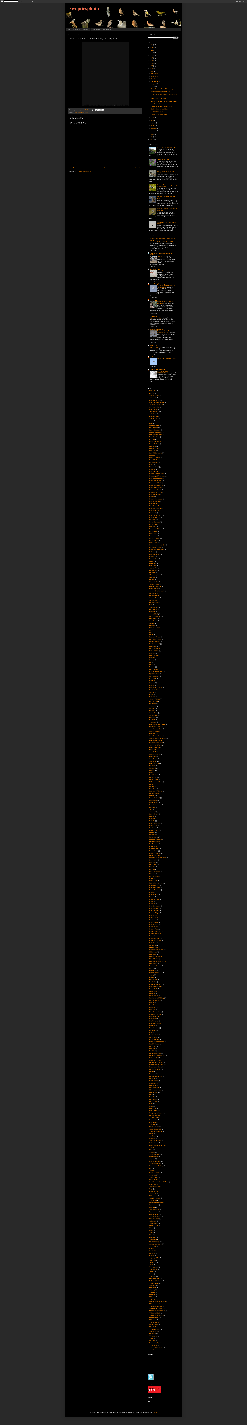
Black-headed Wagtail (156, 485)
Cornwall (152, 611)
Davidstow (152, 646)
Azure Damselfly (154, 425)
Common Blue (153, 588)
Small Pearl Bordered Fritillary (158, 1182)
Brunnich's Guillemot (155, 547)
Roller (151, 1103)
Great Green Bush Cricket (81, 112)
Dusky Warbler (153, 669)
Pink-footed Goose (155, 1023)
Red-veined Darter (155, 1069)
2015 (151, 60)
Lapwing (151, 832)
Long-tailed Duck (154, 887)
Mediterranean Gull (155, 931)
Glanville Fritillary (154, 699)
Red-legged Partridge (155, 1062)
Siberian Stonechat (155, 1161)
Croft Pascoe (153, 621)
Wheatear (152, 1292)
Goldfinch (152, 719)
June (153, 117)
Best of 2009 (153, 460)
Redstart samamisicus (156, 1076)
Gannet (151, 694)
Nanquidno (152, 945)
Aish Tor (151, 393)
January (154, 131)
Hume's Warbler (154, 793)
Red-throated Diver (155, 1067)
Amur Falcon (153, 409)
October (154, 79)
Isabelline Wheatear (155, 805)
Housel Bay (152, 788)
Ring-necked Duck (155, 1090)
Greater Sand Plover (155, 745)
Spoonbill (152, 1207)
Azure (151, 423)
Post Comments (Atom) (84, 171)
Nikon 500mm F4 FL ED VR (157, 961)
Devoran (152, 653)
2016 (151, 58)
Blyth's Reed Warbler (155, 515)
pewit (151, 357)
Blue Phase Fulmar (155, 506)
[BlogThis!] (98, 110)
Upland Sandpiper (154, 1278)
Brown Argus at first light (158, 98)
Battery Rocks (153, 448)
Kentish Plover (153, 814)
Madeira (151, 897)
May (152, 120)
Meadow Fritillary (154, 926)
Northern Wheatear (155, 966)
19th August (160, 256)
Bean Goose (153, 450)
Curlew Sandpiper (154, 627)
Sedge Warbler (153, 1143)
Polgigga (152, 1025)
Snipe (151, 1189)
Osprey (151, 975)
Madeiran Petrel (154, 899)
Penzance (152, 1007)
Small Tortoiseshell (155, 1186)
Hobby (151, 784)
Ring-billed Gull (154, 1087)
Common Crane (154, 595)
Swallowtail (152, 1251)
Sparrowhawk (153, 1205)
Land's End (152, 828)
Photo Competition (155, 1012)
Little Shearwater (154, 871)
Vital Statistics (106, 29)
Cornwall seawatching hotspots (166, 147)
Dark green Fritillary (155, 639)
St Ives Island (153, 1223)
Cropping (152, 623)
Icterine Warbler (154, 802)
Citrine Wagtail (153, 582)
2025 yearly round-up (156, 318)
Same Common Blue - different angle (162, 89)
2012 (151, 68)
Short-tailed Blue (154, 1154)
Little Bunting (153, 860)
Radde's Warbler (154, 1044)
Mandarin (152, 903)
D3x (150, 630)
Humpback (152, 795)
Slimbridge (152, 1175)
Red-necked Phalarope (156, 1064)
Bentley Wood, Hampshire (159, 114)
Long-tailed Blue (154, 885)
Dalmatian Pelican (154, 637)
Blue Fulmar (153, 503)
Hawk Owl (152, 772)
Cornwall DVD (153, 614)
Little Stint (152, 874)
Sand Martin (153, 1122)
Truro (151, 1274)
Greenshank (153, 756)
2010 (151, 134)
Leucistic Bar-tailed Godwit (157, 857)
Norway (151, 968)
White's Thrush (154, 1317)
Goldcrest (152, 710)
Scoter (151, 1133)
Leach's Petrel (153, 844)
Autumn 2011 (153, 418)
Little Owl (152, 869)
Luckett (151, 892)
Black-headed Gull (155, 483)
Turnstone (152, 1276)
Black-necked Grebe (155, 487)
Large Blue (152, 834)
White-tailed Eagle (154, 1313)
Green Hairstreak (154, 747)
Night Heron (153, 952)
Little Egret (152, 862)
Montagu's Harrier (154, 938)
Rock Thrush (153, 1101)
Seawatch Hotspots (155, 1140)
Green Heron (153, 749)
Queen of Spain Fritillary (156, 1041)
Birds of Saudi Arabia (157, 329)
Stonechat (152, 1237)
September (155, 81)
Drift (150, 662)
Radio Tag (152, 1046)
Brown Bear (152, 533)
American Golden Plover (156, 402)
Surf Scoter (152, 1246)
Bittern (151, 464)
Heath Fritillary (153, 775)
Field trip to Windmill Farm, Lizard (161, 104)
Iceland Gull (153, 800)
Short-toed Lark (154, 1156)
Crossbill (152, 625)
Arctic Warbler (153, 416)
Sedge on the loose (163, 159)
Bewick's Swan (153, 462)
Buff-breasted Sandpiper (156, 549)
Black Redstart (153, 471)
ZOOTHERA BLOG (156, 300)
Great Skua (152, 733)
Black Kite (152, 469)
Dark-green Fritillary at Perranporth (161, 106)
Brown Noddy (153, 540)
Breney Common (154, 522)
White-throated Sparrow (156, 1315)
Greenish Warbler (154, 754)
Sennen (151, 1147)
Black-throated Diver (155, 492)
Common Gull (153, 600)
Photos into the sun (155, 1014)
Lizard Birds (154, 316)
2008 (151, 139)
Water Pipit (152, 1285)
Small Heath (153, 1179)
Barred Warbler (154, 444)
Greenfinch (152, 752)
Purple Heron (153, 1037)
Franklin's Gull (153, 690)
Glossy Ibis (152, 703)
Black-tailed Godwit (155, 490)
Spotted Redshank (155, 1216)
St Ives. (151, 1228)
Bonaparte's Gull (154, 517)
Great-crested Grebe (155, 740)
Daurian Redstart (154, 644)
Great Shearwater (154, 731)
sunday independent (155, 1244)
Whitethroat (152, 1320)
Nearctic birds (153, 947)
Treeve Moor (153, 1269)
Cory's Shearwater (155, 616)
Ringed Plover (153, 1092)
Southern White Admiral (156, 1202)
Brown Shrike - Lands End (157, 545)
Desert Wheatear (154, 648)
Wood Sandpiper (154, 1329)
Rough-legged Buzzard (156, 1113)
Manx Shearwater (154, 906)
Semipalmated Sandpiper (157, 1145)
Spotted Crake (153, 1212)
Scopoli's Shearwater (155, 1131)
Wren (151, 1338)
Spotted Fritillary (154, 1214)
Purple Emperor (154, 1034)
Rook (151, 1106)
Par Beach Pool (154, 995)
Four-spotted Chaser (155, 687)
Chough (151, 579)
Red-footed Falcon (155, 1060)
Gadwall (151, 692)
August (153, 84)
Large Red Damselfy (155, 839)
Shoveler (152, 1159)
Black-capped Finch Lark (157, 476)
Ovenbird (152, 977)
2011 (151, 71)
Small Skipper (153, 1184)
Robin (151, 1094)
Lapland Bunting (154, 830)
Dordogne (152, 657)
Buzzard (151, 561)
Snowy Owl (152, 1193)
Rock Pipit (152, 1097)
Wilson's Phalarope (155, 1327)
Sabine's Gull (153, 1120)
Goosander (152, 722)
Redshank (152, 1074)
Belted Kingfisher (154, 457)
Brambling (152, 519)
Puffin (151, 1032)
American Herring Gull (156, 404)
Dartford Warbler (154, 641)
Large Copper (153, 837)
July (152, 86)
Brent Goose (153, 524)
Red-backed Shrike (155, 1053)
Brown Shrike (153, 542)
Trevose (151, 1271)
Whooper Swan (154, 1322)
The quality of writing (163, 271)
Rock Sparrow (153, 1099)
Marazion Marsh (154, 910)
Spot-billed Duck (154, 1209)
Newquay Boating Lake (156, 949)
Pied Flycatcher (154, 1016)
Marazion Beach (154, 908)
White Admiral (153, 1299)
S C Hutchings (153, 1117)
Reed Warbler (153, 1083)
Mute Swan (152, 943)
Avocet (151, 421)
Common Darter (154, 598)
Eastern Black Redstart (156, 671)
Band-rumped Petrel (155, 434)
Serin (151, 1149)
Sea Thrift (152, 1138)
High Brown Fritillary (155, 782)
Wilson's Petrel (153, 1324)
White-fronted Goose (155, 1306)
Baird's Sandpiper (154, 430)
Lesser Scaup (153, 851)
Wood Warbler (153, 1331)
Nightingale (152, 954)
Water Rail (152, 1287)
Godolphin (152, 706)
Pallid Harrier (153, 991)
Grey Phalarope (154, 763)
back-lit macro (153, 427)
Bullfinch (151, 556)
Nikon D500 (152, 963)
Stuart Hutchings (154, 1241)
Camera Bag (96, 29)
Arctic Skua (152, 414)
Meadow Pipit (153, 929)
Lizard (151, 878)
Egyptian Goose (154, 673)
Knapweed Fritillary (155, 823)
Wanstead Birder (155, 269)
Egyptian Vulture (154, 676)
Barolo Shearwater (155, 441)
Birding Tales (154, 345)
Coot (150, 604)
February (154, 128)
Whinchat (152, 1297)
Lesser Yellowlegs (154, 855)
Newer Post (72, 168)
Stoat (151, 1235)
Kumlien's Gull (153, 825)
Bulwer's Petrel (153, 559)
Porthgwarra (153, 1030)
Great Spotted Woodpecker (157, 738)
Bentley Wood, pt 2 (157, 111)
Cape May (152, 565)
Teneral (151, 1264)
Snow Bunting (153, 1191)
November (154, 76)
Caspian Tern (153, 568)
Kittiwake (152, 821)
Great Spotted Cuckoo (156, 736)
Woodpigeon (153, 1336)
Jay (150, 809)
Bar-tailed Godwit (154, 437)
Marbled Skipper (154, 913)
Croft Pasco (152, 618)
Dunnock (152, 667)
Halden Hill (152, 768)
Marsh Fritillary (153, 917)
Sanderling (152, 1124)
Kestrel (151, 816)
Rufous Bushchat (154, 1115)
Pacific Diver (153, 982)
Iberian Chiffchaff (154, 798)
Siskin (151, 1168)
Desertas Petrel (154, 650)
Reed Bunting (153, 1080)
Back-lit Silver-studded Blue (159, 109)
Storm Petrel (153, 1239)
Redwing (152, 1078)
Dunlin (151, 664)
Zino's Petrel (153, 1350)
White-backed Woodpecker (157, 1301)
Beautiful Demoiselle (155, 453)
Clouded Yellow (154, 584)
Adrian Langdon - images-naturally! (161, 284)
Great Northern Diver (155, 729)
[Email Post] (92, 110)
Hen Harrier (152, 777)
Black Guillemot (154, 467)
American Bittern (154, 400)
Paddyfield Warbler (155, 986)
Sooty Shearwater (154, 1198)
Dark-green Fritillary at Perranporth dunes (164, 101)
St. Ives (151, 1230)
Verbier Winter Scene (155, 1281)
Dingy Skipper (153, 655)
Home (69, 29)
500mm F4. (152, 391)
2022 (151, 47)
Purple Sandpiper (154, 1039)
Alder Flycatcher (154, 395)
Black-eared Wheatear (156, 478)
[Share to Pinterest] (103, 110)
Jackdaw (152, 807)
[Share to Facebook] (101, 110)
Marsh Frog (152, 920)
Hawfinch (152, 770)
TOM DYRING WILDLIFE (157, 369)
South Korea (153, 1200)
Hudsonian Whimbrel (155, 791)
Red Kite (152, 1051)
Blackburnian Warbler (155, 499)
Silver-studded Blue (155, 1163)
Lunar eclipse (153, 894)
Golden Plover (153, 715)
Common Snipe (154, 602)
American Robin (154, 407)
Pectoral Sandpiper (155, 1000)
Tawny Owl (152, 1260)
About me (86, 29)
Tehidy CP (152, 1262)
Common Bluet (153, 593)
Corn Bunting (153, 609)
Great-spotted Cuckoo (156, 742)
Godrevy (152, 708)
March (153, 125)
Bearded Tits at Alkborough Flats (166, 358)
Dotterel (151, 660)
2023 (151, 45)
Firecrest (152, 683)
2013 (151, 66)
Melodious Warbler (155, 933)
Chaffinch (152, 572)
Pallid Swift (152, 993)
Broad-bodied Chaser (155, 529)
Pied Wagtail (153, 1018)
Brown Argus (153, 531)
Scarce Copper (154, 1126)
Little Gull (152, 867)
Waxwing (152, 1290)
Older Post (138, 168)
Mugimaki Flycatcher (155, 940)
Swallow (151, 1248)
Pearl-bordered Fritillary (156, 998)
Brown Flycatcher (154, 538)
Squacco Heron (154, 1218)
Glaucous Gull (153, 701)
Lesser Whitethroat (155, 853)
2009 (151, 137)
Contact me (76, 29)
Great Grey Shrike (154, 726)
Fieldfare (152, 680)
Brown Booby (153, 536)
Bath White (152, 446)
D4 (150, 632)
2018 (151, 52)
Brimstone (152, 526)
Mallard (151, 901)
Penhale (151, 1005)
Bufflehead (152, 552)
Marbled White (153, 915)
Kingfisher (152, 818)
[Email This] (96, 110)
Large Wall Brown (154, 841)
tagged (151, 1255)
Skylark (151, 1170)
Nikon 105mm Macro (155, 956)
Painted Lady (153, 989)
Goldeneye (152, 717)
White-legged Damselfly (156, 1308)
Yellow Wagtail (153, 1345)
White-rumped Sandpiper (157, 1310)
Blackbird (152, 496)
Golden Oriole (153, 713)
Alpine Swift (152, 398)
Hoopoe (151, 786)
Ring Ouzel (152, 1085)
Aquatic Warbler (154, 411)
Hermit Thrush (153, 779)
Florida (151, 685)
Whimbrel (152, 1294)
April (152, 123)
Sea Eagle (152, 1136)
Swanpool (152, 1253)
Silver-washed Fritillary (156, 1166)
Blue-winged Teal (154, 510)
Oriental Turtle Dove (155, 972)
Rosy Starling (153, 1110)
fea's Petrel (152, 678)
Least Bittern (153, 846)
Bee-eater (152, 455)
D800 (151, 634)
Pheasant (152, 1009)
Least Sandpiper (154, 848)
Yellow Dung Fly (154, 1343)
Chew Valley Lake (154, 575)
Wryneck (152, 1340)
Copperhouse (153, 607)
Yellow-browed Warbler (156, 1347)
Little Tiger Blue (154, 876)
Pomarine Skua (154, 1028)
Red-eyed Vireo (154, 1057)
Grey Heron (152, 761)
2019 (151, 50)
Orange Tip (152, 970)
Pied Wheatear (153, 1021)
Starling (151, 1232)
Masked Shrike (153, 924)
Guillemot (152, 765)
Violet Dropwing (154, 1283)
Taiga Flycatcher (154, 1258)
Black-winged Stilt (154, 494)
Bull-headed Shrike (155, 554)
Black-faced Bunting (155, 480)
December (154, 73)
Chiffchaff (152, 577)
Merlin (151, 936)
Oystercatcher (153, 979)
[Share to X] (100, 110)
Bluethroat (152, 513)
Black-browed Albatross (156, 473)
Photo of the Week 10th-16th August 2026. (162, 242)
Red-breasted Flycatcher (157, 1055)
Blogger (154, 1412)
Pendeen (152, 1002)
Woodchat (152, 1333)
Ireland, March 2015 (155, 347)
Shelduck (152, 1152)
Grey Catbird (153, 759)
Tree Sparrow (153, 1267)
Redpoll (151, 1071)
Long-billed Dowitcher (156, 883)
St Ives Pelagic (153, 1225)
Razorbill (152, 1048)
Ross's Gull (152, 1108)
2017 (151, 55)
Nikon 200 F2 (153, 959)
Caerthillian (152, 563)
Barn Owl (152, 439)
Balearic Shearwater (155, 432)
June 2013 (152, 811)
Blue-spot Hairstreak (155, 508)
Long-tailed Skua (154, 890)
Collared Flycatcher (155, 586)
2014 (151, 63)
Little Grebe (152, 864)
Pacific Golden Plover (155, 984)
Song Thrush (153, 1195)
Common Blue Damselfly (156, 591)
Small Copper (153, 1177)
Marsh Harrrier (153, 922)
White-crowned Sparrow (156, 1304)
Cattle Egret (153, 570)
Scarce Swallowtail (155, 1129)
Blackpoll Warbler (154, 501)
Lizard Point (153, 880)
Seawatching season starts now (160, 91)
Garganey (152, 696)
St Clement (152, 1221)
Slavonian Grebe (154, 1172)
